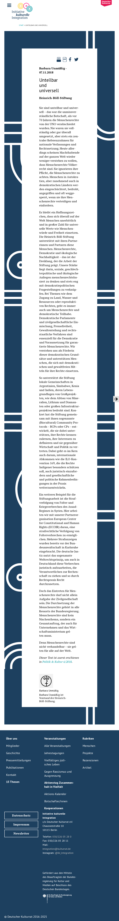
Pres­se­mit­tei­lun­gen (18, 760)
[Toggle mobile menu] (9, 5)
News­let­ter (21, 833)
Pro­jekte (88, 753)
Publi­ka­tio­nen (15, 767)
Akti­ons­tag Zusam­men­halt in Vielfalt (59, 785)
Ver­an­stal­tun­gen (55, 738)
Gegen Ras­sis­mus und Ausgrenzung (58, 774)
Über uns (11, 738)
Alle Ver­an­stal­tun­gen (57, 746)
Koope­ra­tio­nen (53, 808)
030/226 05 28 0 (61, 836)
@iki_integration (64, 853)
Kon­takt (11, 775)
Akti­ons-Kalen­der (55, 794)
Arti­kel (87, 767)
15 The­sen (12, 782)
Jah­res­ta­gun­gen (54, 753)
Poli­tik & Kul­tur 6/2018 (57, 662)
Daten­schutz (21, 815)
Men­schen (89, 746)
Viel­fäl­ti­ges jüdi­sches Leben (55, 762)
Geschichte (13, 753)
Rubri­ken (88, 738)
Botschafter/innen (55, 801)
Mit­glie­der (12, 746)
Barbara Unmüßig (52, 68)
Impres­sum (21, 824)
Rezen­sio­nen (90, 760)
